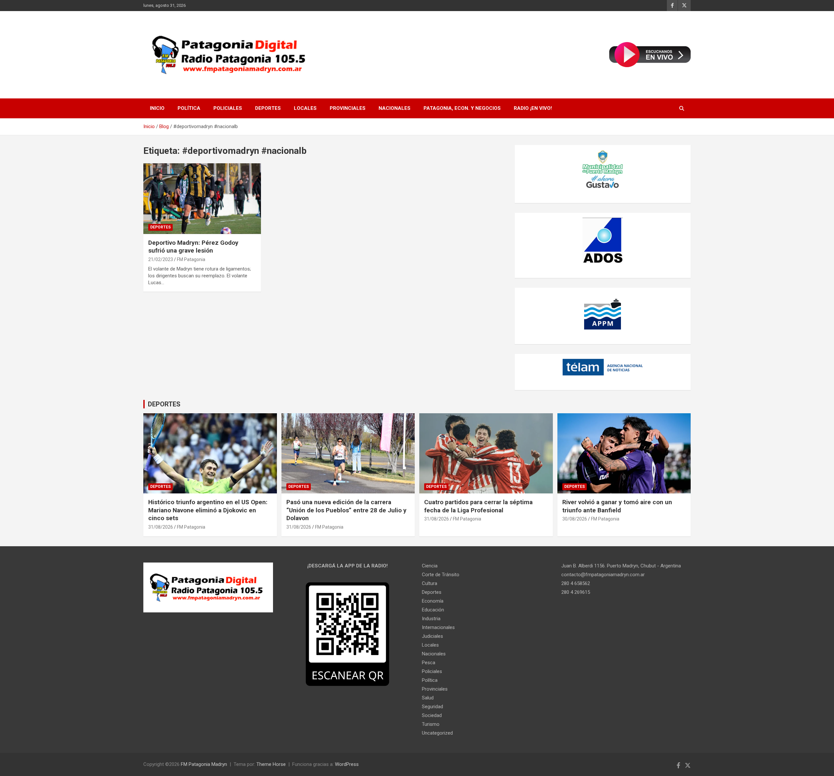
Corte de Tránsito (440, 575)
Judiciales (432, 636)
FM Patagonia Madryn (204, 764)
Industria (431, 619)
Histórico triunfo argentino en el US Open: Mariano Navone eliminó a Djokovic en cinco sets (207, 510)
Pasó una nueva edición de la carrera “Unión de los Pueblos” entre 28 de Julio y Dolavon (346, 510)
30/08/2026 (574, 518)
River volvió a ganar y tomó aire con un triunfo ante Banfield (617, 506)
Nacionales (394, 108)
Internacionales (438, 627)
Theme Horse (271, 764)
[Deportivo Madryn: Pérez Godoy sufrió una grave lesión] (202, 198)
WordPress (347, 764)
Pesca (428, 663)
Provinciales (348, 108)
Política (189, 108)
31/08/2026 (160, 527)
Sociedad (432, 715)
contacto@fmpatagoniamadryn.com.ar (603, 575)
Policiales (227, 108)
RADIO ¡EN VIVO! (533, 108)
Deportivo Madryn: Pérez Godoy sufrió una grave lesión (193, 247)
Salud (428, 698)
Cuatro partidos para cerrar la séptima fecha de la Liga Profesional (478, 506)
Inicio (157, 108)
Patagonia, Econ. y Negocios (462, 108)
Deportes (268, 108)
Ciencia (430, 566)
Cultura (429, 583)
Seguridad (432, 707)
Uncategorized (437, 733)
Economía (432, 601)
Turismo (430, 724)
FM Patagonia (191, 259)
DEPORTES (164, 404)
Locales (305, 108)
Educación (433, 610)
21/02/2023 (160, 259)
